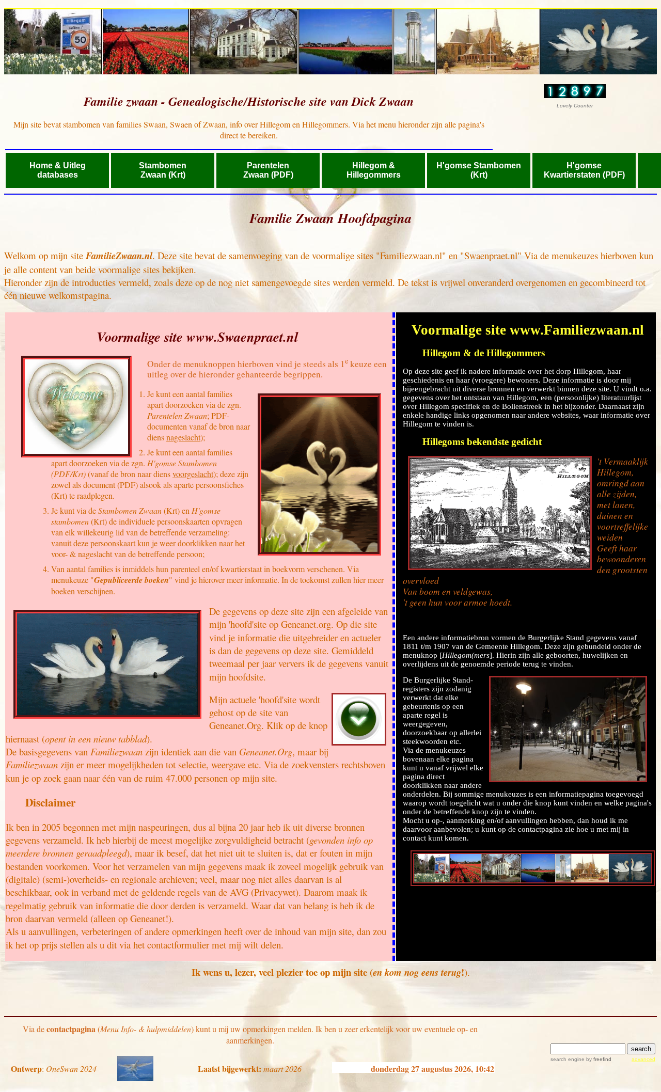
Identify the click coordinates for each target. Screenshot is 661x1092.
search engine (567, 1059)
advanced (643, 1059)
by (598, 1059)
